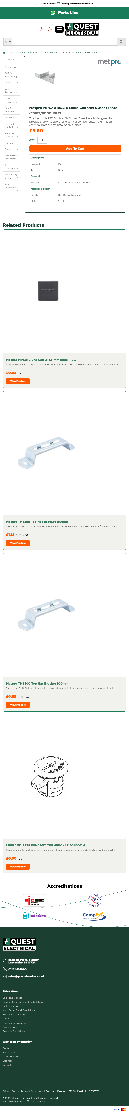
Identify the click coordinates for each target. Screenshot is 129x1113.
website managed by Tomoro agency (24, 1101)
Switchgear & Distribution (11, 158)
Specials (7, 1064)
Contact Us (9, 1048)
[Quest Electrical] (19, 944)
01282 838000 (47, 3)
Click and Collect (12, 997)
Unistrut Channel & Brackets (24, 52)
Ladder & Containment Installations (23, 1001)
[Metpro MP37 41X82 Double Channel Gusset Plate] (75, 78)
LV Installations (11, 1006)
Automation (11, 68)
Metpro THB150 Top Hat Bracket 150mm (37, 522)
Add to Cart (75, 148)
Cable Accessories (11, 91)
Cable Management (11, 101)
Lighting (11, 143)
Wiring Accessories (11, 187)
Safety (11, 149)
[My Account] (42, 29)
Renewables (11, 60)
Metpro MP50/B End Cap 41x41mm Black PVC (41, 360)
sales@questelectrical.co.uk (77, 3)
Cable (11, 82)
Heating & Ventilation (11, 125)
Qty (32, 140)
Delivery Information (15, 1022)
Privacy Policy (11, 1027)
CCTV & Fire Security (11, 75)
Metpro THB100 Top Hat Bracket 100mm (37, 683)
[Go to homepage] (82, 29)
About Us (8, 1018)
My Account (10, 1052)
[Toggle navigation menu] (59, 29)
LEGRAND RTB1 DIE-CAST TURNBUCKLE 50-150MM (45, 845)
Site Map (8, 1060)
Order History (11, 1056)
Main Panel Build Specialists (19, 1010)
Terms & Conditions (14, 1031)
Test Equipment (11, 167)
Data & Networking (11, 110)
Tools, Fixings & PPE (11, 176)
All (6, 41)
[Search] (121, 42)
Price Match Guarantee (16, 1014)
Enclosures (11, 118)
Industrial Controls (11, 135)
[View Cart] (50, 29)
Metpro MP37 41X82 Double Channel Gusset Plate (71, 52)
